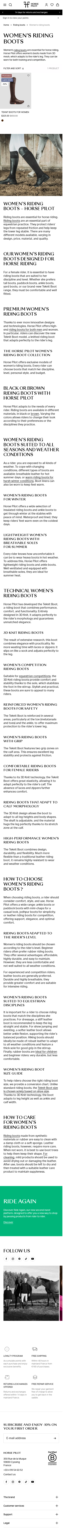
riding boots (20, 50)
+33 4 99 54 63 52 (13, 1470)
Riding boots (19, 25)
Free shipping (39, 1356)
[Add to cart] (28, 106)
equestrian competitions (35, 676)
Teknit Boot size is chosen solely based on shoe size (30, 1090)
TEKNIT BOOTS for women (15, 112)
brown (35, 413)
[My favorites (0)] (52, 5)
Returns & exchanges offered (15, 1385)
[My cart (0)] (57, 5)
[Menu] (5, 5)
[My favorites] (28, 75)
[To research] (10, 5)
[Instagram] (13, 1259)
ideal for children (46, 1051)
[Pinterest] (19, 1259)
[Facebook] (6, 1259)
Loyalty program (13, 1356)
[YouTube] (32, 1259)
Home (6, 25)
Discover (8, 1222)
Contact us (9, 1474)
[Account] (46, 5)
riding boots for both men (25, 329)
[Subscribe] (55, 1438)
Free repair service (42, 1384)
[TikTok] (26, 1259)
